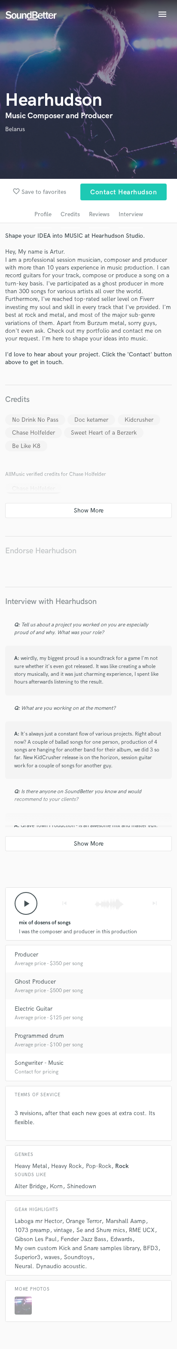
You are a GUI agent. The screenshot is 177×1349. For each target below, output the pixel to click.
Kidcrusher (139, 419)
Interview (131, 214)
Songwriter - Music (39, 1063)
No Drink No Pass (35, 419)
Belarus (15, 129)
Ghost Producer (35, 981)
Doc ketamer (91, 419)
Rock (122, 1166)
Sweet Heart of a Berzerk (104, 432)
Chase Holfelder (33, 432)
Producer (26, 954)
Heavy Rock (66, 1166)
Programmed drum (39, 1035)
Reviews (99, 214)
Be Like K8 (26, 446)
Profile (43, 214)
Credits (70, 214)
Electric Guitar (33, 1008)
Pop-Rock (98, 1166)
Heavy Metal (31, 1166)
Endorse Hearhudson (40, 551)
